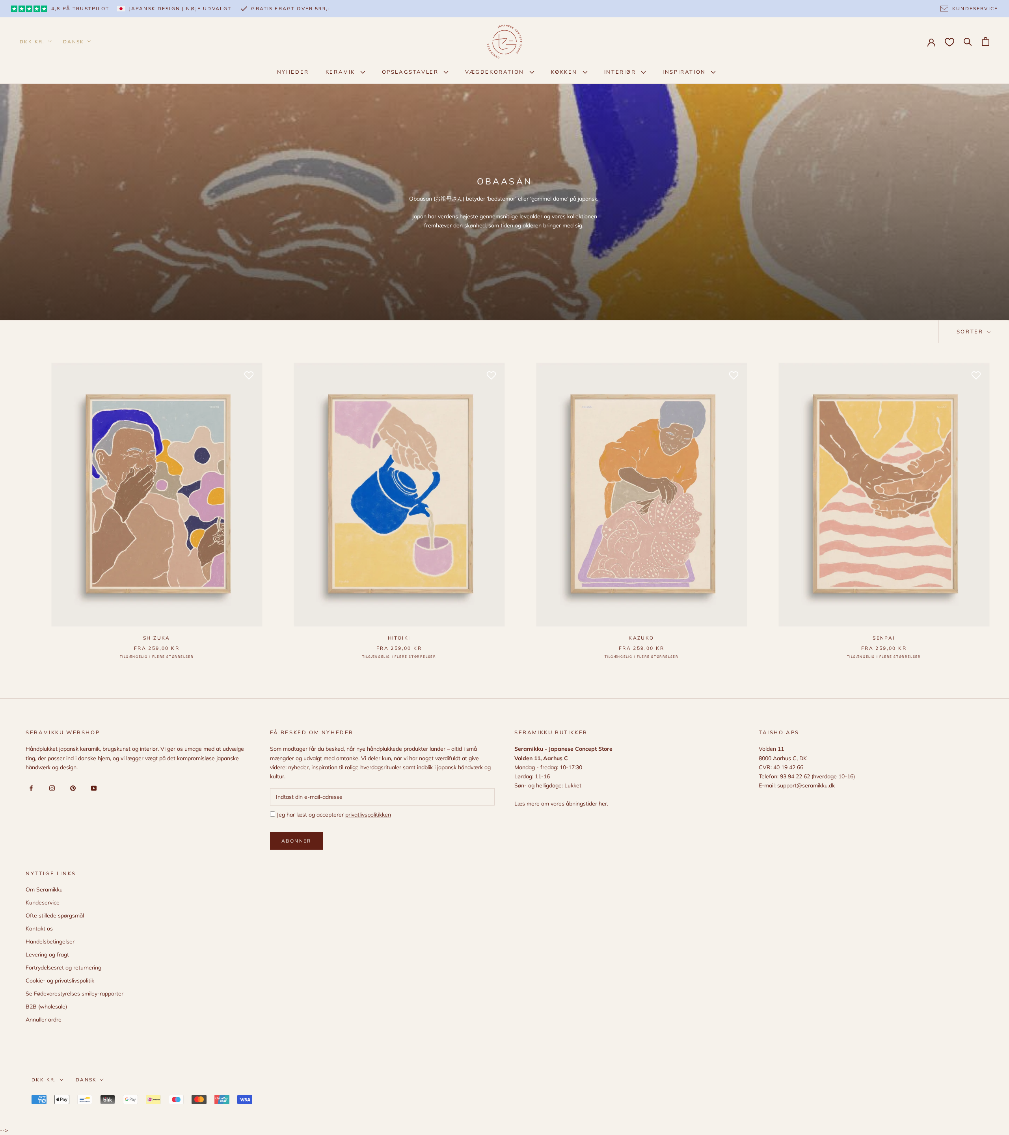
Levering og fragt (47, 954)
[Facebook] (30, 787)
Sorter (971, 331)
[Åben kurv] (985, 41)
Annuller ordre (43, 1019)
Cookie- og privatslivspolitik (60, 980)
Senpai (884, 638)
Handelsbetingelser (50, 941)
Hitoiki (399, 638)
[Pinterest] (71, 787)
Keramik (341, 72)
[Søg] (968, 41)
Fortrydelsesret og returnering (63, 967)
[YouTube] (92, 787)
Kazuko (641, 638)
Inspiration (685, 72)
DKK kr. (32, 42)
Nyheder (293, 72)
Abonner (296, 841)
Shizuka (156, 638)
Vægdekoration (495, 72)
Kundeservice (43, 902)
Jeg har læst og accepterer (333, 814)
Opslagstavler (411, 72)
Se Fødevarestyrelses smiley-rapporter (74, 993)
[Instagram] (51, 787)
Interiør (621, 72)
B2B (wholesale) (46, 1006)
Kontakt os (39, 928)
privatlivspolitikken (368, 814)
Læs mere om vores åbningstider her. (561, 803)
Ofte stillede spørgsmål (55, 915)
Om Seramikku (44, 889)
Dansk (73, 42)
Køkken (565, 72)
